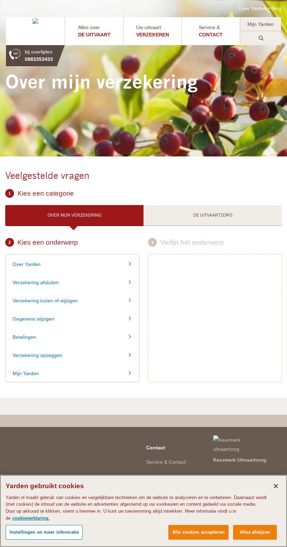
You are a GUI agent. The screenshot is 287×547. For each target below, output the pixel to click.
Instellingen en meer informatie (44, 532)
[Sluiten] (276, 486)
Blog (276, 8)
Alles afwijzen (255, 532)
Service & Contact (166, 462)
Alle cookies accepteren (198, 532)
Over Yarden (253, 8)
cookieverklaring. (31, 518)
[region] (143, 511)
